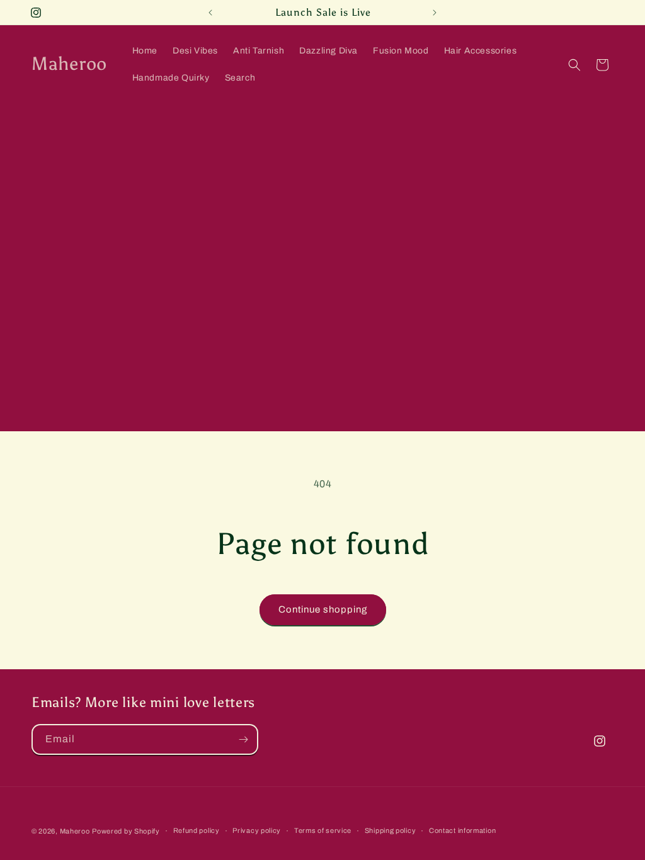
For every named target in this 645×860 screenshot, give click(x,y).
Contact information (462, 830)
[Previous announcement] (210, 13)
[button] (574, 65)
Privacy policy (256, 830)
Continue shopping (322, 609)
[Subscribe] (243, 739)
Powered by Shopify (126, 831)
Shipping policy (390, 830)
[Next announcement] (434, 13)
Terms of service (322, 830)
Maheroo (75, 831)
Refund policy (196, 830)
